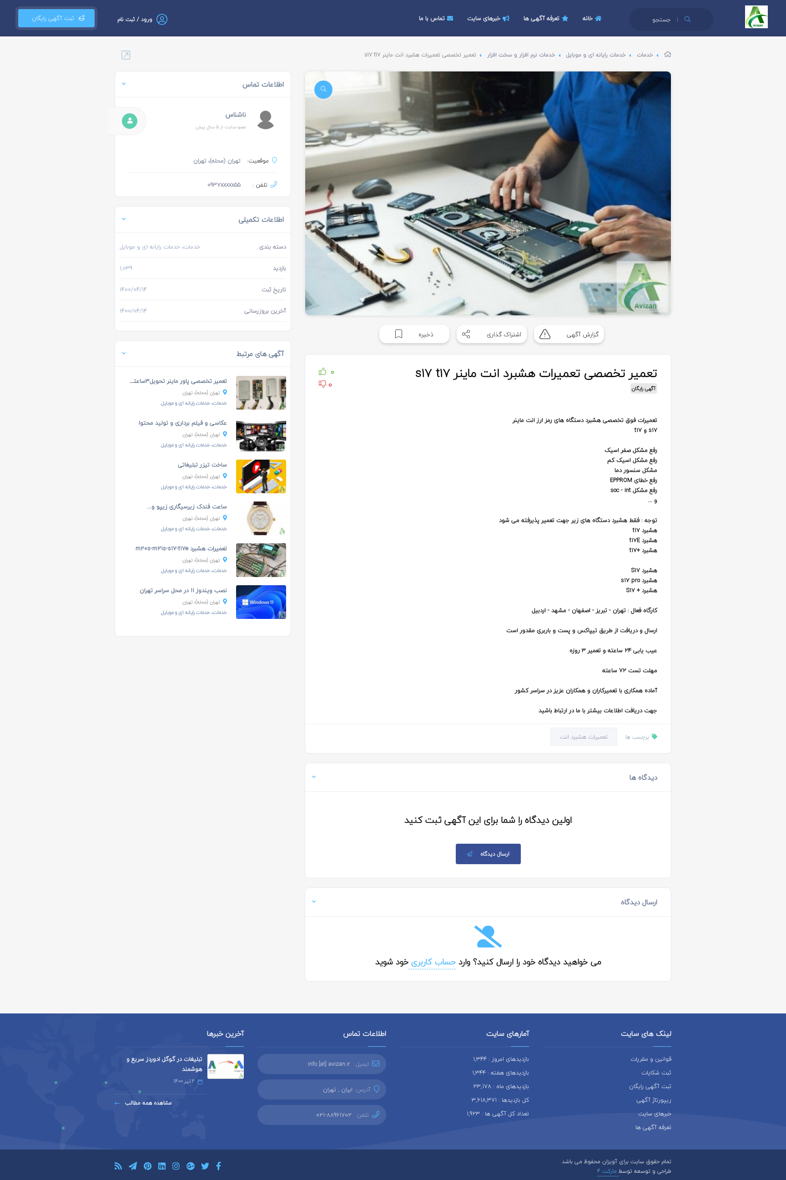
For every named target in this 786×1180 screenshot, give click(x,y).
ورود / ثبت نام (134, 19)
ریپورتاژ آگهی (653, 1100)
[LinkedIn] (162, 1167)
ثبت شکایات (656, 1073)
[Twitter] (205, 1167)
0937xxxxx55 (224, 185)
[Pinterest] (147, 1167)
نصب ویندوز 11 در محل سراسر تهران (183, 590)
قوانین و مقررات (650, 1059)
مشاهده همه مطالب (147, 1103)
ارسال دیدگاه (495, 854)
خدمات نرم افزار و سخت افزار (521, 55)
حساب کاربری (432, 962)
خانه (588, 18)
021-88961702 (334, 1115)
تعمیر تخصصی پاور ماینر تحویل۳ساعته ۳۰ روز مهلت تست (154, 381)
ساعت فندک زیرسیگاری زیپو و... (187, 506)
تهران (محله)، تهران (201, 392)
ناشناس (236, 114)
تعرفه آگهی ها (541, 18)
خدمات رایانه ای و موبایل (596, 55)
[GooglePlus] (190, 1167)
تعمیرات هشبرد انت (584, 737)
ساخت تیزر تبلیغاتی (202, 465)
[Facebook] (218, 1167)
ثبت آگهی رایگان (51, 18)
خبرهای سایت (483, 18)
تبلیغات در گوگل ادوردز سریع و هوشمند (164, 1064)
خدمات (645, 55)
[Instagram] (176, 1167)
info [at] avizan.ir (329, 1064)
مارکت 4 (608, 1171)
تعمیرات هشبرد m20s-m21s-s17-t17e (181, 548)
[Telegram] (133, 1167)
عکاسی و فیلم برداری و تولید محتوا (183, 423)
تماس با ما (432, 18)
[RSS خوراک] (118, 1167)
